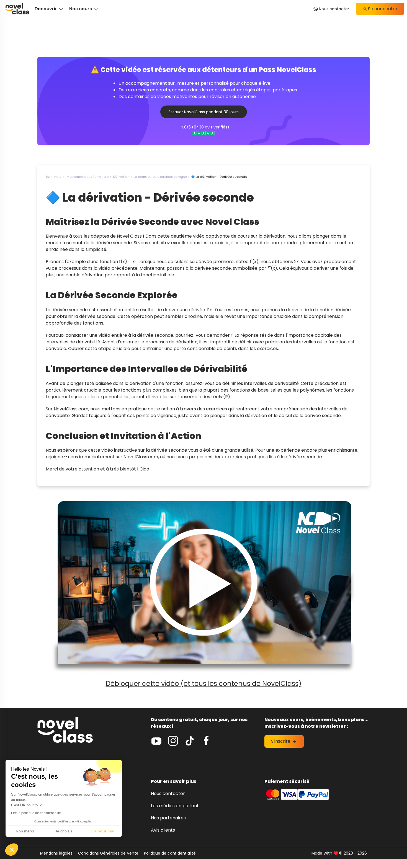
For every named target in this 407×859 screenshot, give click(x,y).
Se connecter (382, 9)
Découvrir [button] (46, 9)
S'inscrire (281, 741)
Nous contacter (168, 793)
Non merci (25, 831)
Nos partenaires (168, 818)
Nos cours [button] (81, 9)
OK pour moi (102, 831)
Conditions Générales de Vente (108, 853)
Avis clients (163, 830)
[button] (11, 849)
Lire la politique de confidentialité (36, 813)
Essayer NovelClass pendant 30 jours (204, 112)
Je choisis (63, 831)
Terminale (53, 177)
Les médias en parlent (175, 806)
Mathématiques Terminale (88, 177)
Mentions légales (56, 853)
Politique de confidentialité (170, 853)
